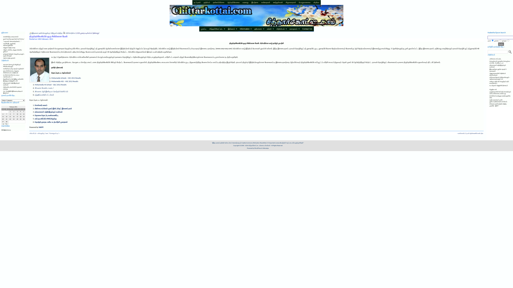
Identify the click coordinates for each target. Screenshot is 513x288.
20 (3, 119)
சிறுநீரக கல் (493, 89)
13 (3, 116)
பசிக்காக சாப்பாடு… (495, 59)
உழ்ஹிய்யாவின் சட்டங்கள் (44, 95)
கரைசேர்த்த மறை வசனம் (10, 37)
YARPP (41, 127)
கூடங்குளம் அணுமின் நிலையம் (498, 85)
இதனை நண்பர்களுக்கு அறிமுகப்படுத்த (47, 33)
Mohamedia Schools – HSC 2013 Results (66, 78)
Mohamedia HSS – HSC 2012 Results (64, 82)
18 (20, 116)
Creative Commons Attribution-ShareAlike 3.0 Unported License (260, 143)
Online (6, 130)
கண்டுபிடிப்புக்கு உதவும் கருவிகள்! (13, 69)
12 (23, 114)
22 (10, 119)
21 (6, 119)
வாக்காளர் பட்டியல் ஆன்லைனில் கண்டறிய (470, 133)
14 (6, 116)
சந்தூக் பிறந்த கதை (9, 48)
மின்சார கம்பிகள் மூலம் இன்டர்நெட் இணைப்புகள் (53, 109)
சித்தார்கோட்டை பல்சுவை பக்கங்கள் (259, 145)
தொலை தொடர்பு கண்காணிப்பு (46, 116)
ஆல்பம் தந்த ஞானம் (9, 58)
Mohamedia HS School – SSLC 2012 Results (50, 85)
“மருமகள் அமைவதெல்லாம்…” (12, 41)
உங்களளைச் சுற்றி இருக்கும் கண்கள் (49, 112)
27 (3, 121)
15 (10, 116)
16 (13, 116)
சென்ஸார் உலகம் (41, 105)
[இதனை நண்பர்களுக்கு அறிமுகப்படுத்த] (30, 33)
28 (6, 121)
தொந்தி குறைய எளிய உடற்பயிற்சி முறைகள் (51, 122)
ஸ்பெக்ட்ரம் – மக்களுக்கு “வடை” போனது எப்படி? (44, 133)
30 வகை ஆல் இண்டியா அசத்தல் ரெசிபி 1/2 (51, 92)
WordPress (257, 148)
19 (23, 116)
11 (20, 114)
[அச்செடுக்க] (64, 33)
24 (17, 119)
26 (23, 119)
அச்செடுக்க (70, 33)
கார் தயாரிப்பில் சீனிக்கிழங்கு (46, 119)
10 (17, 114)
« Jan (2, 124)
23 (13, 119)
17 (17, 116)
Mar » (7, 124)
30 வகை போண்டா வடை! (44, 88)
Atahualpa (266, 148)
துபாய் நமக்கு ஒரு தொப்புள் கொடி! (13, 39)
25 (20, 119)
